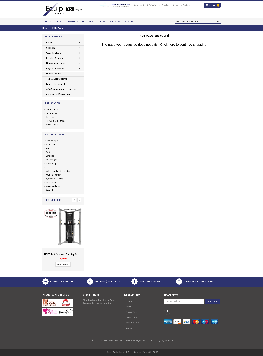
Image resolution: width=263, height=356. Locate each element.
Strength (49, 190)
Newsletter (171, 295)
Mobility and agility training (58, 171)
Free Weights (52, 159)
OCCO (155, 352)
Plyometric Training (54, 178)
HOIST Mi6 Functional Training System (63, 254)
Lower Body (51, 163)
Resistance (51, 182)
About (128, 307)
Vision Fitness (52, 124)
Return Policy (131, 317)
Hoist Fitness (51, 117)
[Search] (218, 21)
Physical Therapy (53, 174)
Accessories (51, 144)
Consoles (50, 155)
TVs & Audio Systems (56, 79)
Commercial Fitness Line (58, 94)
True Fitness (51, 113)
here (171, 44)
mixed (48, 167)
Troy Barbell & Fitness (55, 120)
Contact (129, 328)
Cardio (49, 152)
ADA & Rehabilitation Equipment (61, 89)
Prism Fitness (52, 109)
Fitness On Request (55, 84)
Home (44, 28)
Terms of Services (133, 323)
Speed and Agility (53, 186)
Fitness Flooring (53, 73)
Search (129, 301)
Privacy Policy (131, 312)
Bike (47, 148)
